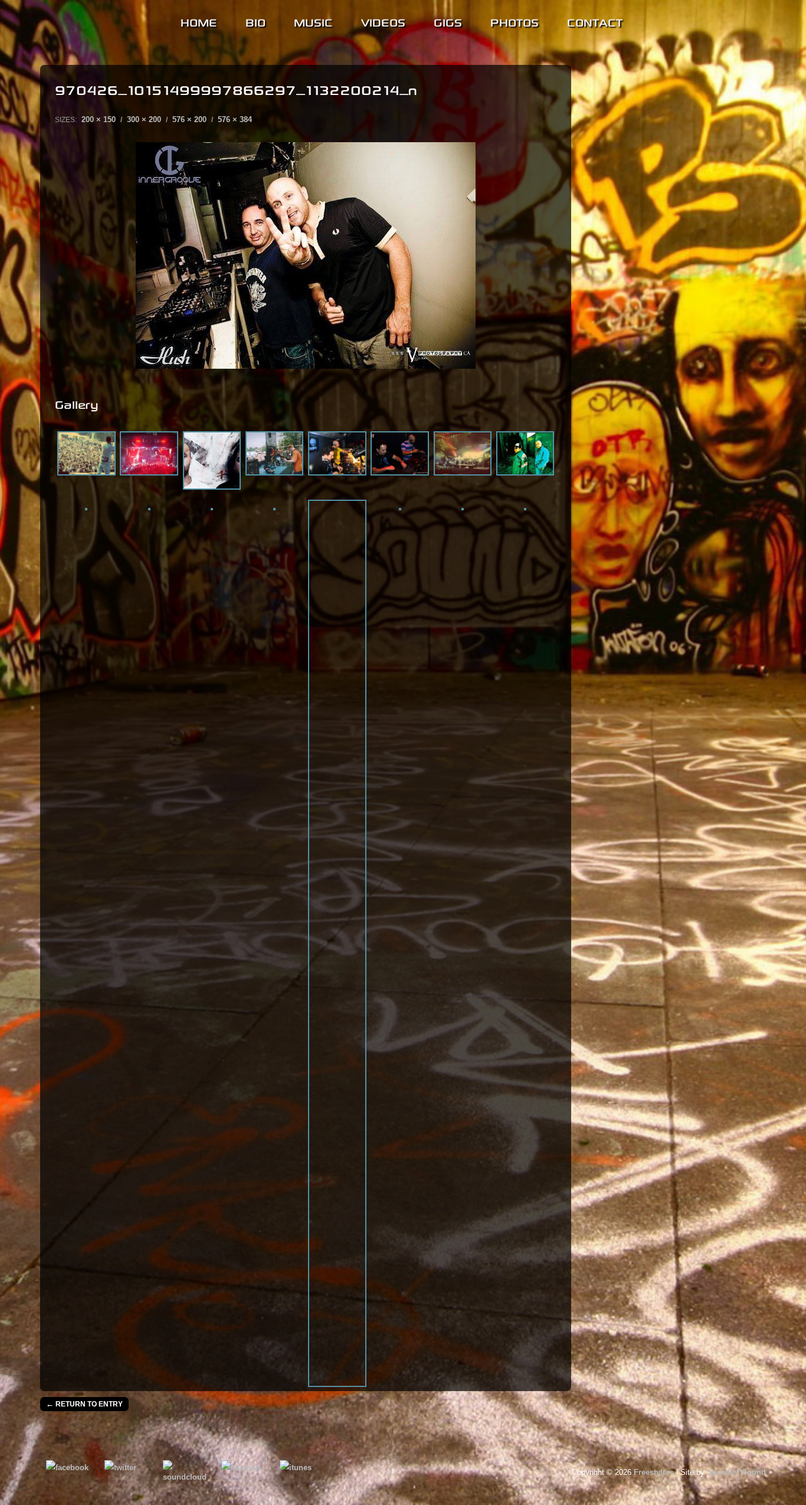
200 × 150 (98, 119)
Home (199, 21)
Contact (594, 21)
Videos (383, 21)
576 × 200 (189, 119)
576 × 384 (235, 119)
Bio (255, 21)
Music (313, 21)
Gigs (448, 21)
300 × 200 (144, 119)
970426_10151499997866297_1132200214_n (236, 88)
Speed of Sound (736, 1472)
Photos (514, 21)
